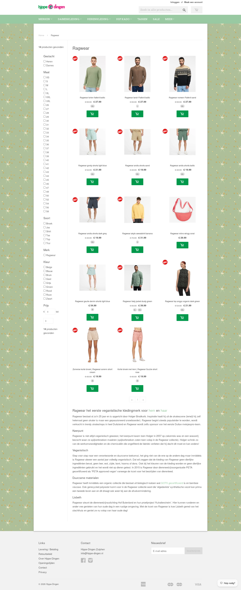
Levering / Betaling (48, 549)
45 (47, 179)
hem (152, 410)
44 (47, 175)
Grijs (48, 282)
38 (47, 152)
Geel (48, 279)
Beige (49, 267)
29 (47, 116)
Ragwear (51, 255)
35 (47, 140)
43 (47, 172)
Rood (49, 290)
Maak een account (193, 2)
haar (164, 410)
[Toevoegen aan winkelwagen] (92, 113)
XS (47, 77)
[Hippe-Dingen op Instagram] (90, 560)
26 (47, 105)
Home (41, 35)
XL (47, 93)
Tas (48, 235)
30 (47, 120)
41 (47, 164)
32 (47, 128)
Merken (44, 19)
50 (47, 195)
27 (47, 108)
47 (47, 187)
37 (47, 148)
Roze (49, 294)
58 (47, 211)
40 (47, 160)
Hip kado (123, 19)
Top (48, 239)
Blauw (49, 271)
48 (47, 191)
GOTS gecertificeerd (172, 483)
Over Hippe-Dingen (49, 558)
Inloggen (175, 2)
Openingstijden (47, 563)
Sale (156, 19)
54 (47, 203)
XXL (48, 97)
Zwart (49, 298)
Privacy (43, 572)
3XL (48, 101)
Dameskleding (69, 19)
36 (47, 144)
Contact (43, 567)
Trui (48, 243)
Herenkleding (98, 19)
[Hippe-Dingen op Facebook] (83, 560)
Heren (49, 61)
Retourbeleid (45, 554)
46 (47, 183)
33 (47, 132)
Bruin (49, 275)
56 (47, 207)
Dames (50, 65)
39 (47, 156)
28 (47, 112)
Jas (48, 227)
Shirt (48, 231)
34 (47, 136)
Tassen (142, 19)
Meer (168, 19)
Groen (49, 286)
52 (47, 199)
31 (47, 124)
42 (47, 168)
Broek (49, 223)
